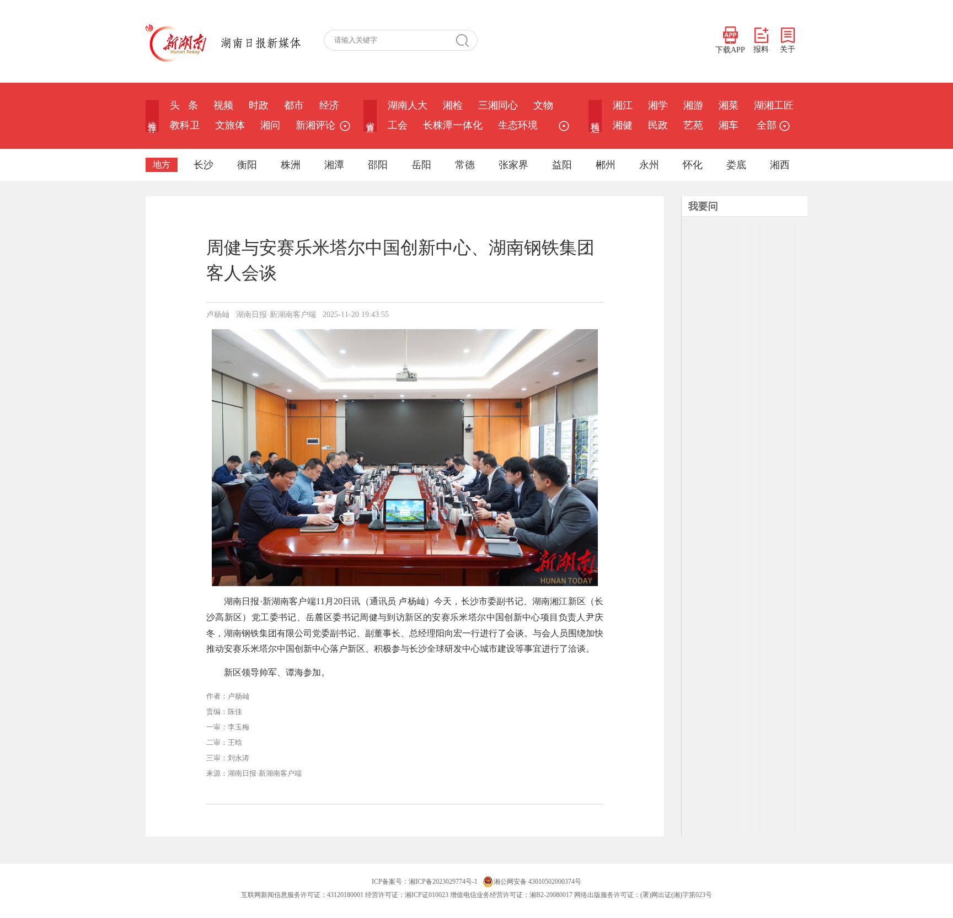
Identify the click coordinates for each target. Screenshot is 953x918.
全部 (766, 125)
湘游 (693, 105)
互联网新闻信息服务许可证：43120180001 (302, 895)
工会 (398, 125)
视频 (223, 105)
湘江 (623, 105)
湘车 (728, 125)
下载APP (730, 50)
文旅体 (230, 125)
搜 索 (467, 40)
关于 (787, 49)
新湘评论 (315, 125)
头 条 (184, 105)
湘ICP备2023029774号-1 (443, 881)
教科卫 (185, 125)
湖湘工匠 (774, 105)
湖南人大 (407, 105)
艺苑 (693, 125)
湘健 (623, 125)
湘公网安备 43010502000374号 (537, 881)
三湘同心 (498, 105)
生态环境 (518, 125)
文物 (543, 105)
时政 (259, 105)
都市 (294, 105)
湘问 (270, 125)
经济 (329, 105)
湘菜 (728, 105)
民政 (658, 125)
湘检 (453, 105)
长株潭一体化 (453, 125)
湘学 (658, 105)
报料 (761, 49)
